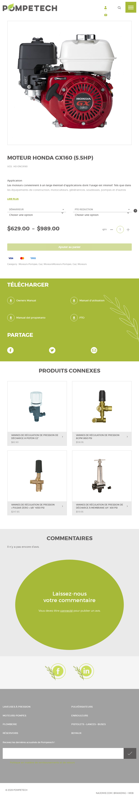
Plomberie (10, 724)
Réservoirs (10, 733)
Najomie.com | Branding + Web (115, 793)
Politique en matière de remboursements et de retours (42, 762)
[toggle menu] (130, 7)
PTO (81, 317)
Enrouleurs (79, 715)
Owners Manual (26, 300)
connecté (66, 610)
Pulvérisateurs (82, 706)
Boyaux (76, 733)
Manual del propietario (30, 317)
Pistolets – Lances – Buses (88, 724)
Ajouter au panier (69, 247)
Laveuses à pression (16, 706)
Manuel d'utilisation (91, 300)
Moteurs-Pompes (14, 715)
